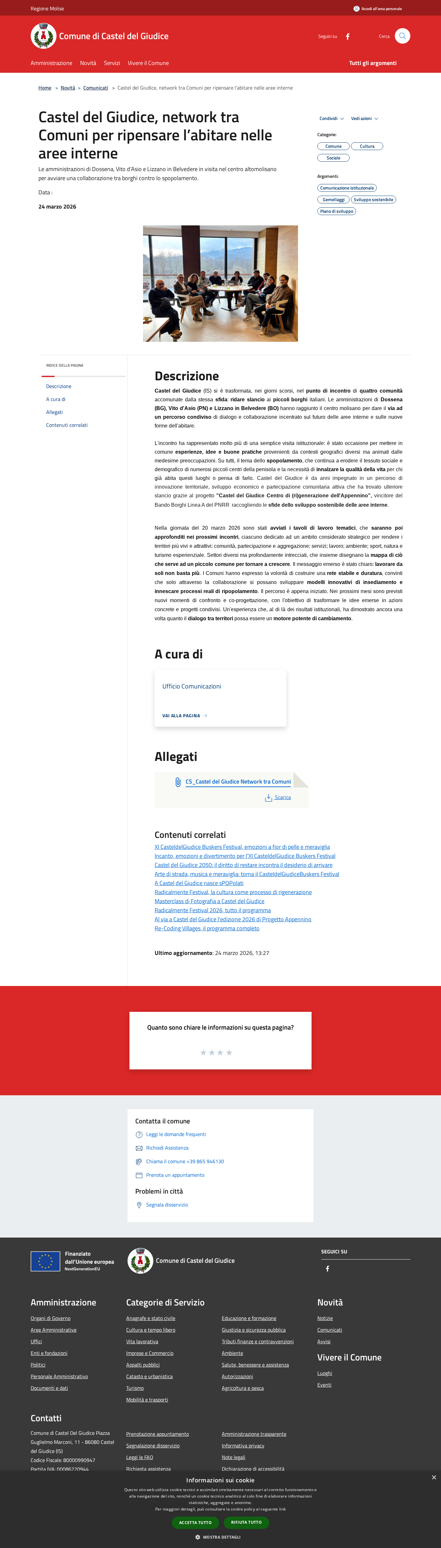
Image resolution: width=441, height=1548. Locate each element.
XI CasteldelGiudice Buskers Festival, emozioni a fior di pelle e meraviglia (242, 846)
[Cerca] (402, 36)
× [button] (433, 1477)
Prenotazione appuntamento (157, 1434)
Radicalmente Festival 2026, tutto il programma (213, 910)
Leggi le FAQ (139, 1457)
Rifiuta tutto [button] (246, 1522)
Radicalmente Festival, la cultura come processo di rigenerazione (233, 892)
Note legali (233, 1457)
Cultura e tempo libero (150, 1330)
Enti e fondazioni (49, 1353)
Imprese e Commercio (149, 1353)
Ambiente (232, 1353)
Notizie (325, 1318)
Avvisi (324, 1341)
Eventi (324, 1385)
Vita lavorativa (142, 1341)
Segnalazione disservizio (152, 1445)
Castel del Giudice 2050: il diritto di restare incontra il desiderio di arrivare (244, 865)
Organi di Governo (50, 1318)
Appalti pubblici (143, 1365)
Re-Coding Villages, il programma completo (207, 928)
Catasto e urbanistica (149, 1376)
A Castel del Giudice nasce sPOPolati (199, 883)
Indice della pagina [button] (64, 365)
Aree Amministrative (54, 1330)
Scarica (283, 797)
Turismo (135, 1388)
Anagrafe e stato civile (150, 1318)
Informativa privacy (243, 1445)
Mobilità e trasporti (147, 1399)
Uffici (36, 1341)
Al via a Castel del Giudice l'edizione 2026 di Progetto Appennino (233, 919)
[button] (220, 1537)
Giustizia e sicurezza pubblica (254, 1330)
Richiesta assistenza (148, 1469)
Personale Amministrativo (59, 1376)
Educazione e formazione (249, 1318)
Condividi (329, 118)
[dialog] (220, 1509)
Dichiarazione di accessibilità (253, 1469)
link (282, 1509)
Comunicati (95, 88)
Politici (38, 1365)
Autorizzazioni (237, 1376)
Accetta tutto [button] (195, 1522)
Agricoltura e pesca (243, 1388)
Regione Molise (47, 8)
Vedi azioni (362, 118)
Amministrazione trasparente (254, 1434)
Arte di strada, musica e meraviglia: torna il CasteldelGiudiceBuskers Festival (247, 874)
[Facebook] (345, 35)
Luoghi (324, 1373)
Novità (68, 88)
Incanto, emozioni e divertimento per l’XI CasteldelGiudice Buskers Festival (245, 855)
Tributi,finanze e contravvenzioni (258, 1341)
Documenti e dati (49, 1388)
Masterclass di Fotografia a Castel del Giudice (209, 901)
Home (44, 88)
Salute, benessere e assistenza (255, 1365)
